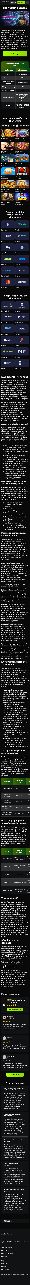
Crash (20, 125)
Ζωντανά (13, 125)
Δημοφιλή (4, 125)
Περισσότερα (15, 1074)
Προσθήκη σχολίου (15, 1009)
